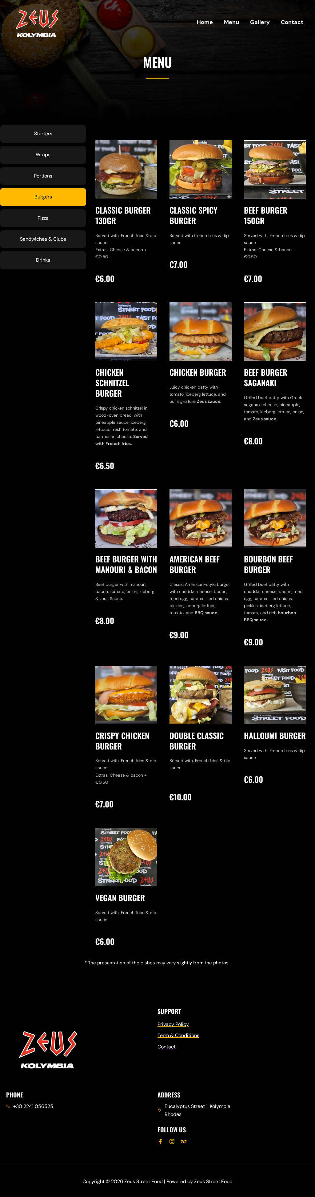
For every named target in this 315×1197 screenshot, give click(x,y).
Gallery (260, 22)
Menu (231, 22)
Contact (292, 22)
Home (205, 22)
